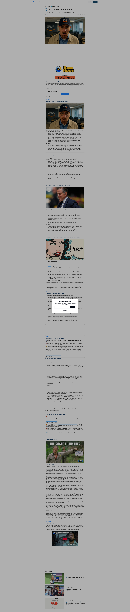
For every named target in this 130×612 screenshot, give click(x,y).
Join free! (73, 307)
